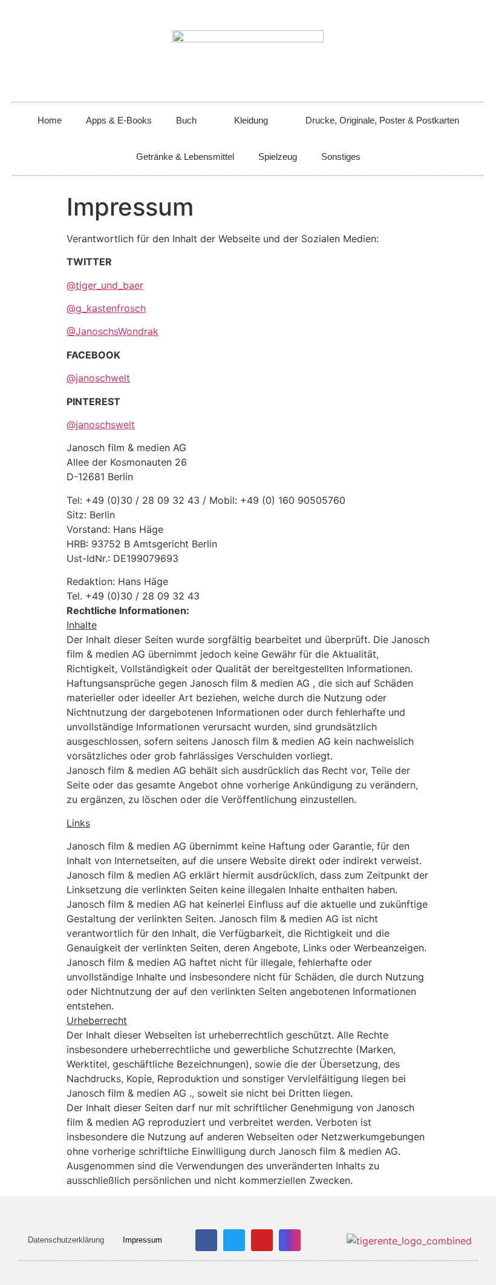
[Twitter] (234, 1240)
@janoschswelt (101, 424)
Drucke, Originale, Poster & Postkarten (382, 120)
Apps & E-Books (119, 120)
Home (50, 120)
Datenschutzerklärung (66, 1239)
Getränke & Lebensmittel (185, 156)
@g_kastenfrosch (106, 308)
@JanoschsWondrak (112, 331)
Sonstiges (341, 156)
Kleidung (251, 120)
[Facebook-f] (206, 1240)
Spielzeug (277, 156)
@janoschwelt (98, 378)
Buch (186, 120)
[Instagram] (290, 1240)
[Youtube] (262, 1240)
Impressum (142, 1239)
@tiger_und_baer (105, 285)
